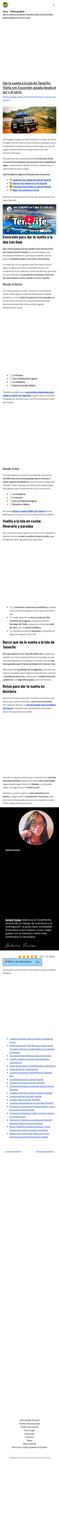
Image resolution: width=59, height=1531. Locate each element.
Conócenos (29, 1433)
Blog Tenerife (29, 1443)
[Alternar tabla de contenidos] (36, 962)
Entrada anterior (12, 1151)
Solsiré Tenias (13, 920)
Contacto (29, 1437)
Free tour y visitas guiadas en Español (29, 1447)
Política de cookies (29, 1427)
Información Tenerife (30, 1420)
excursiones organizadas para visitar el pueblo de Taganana (28, 394)
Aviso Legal (29, 1430)
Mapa (29, 1440)
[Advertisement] (29, 50)
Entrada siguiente (46, 1151)
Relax (20, 97)
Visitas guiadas (10, 97)
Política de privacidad (29, 1423)
